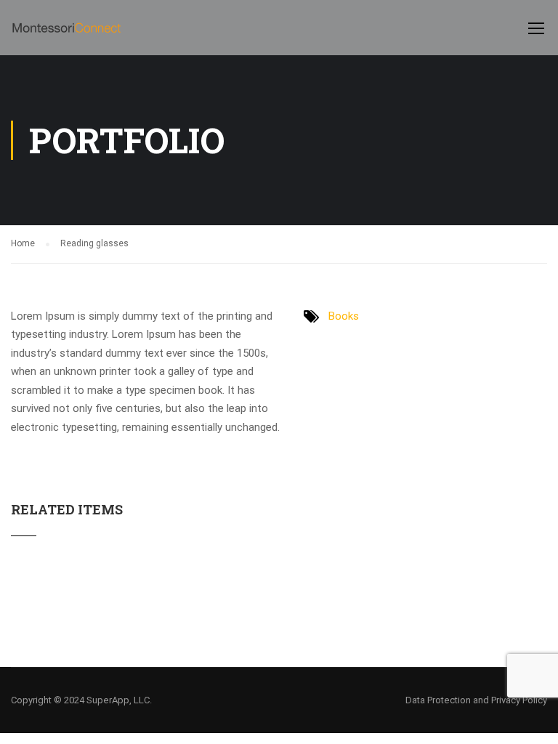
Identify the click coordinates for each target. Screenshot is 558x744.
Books (343, 316)
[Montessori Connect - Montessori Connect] (66, 35)
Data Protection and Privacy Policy (476, 700)
